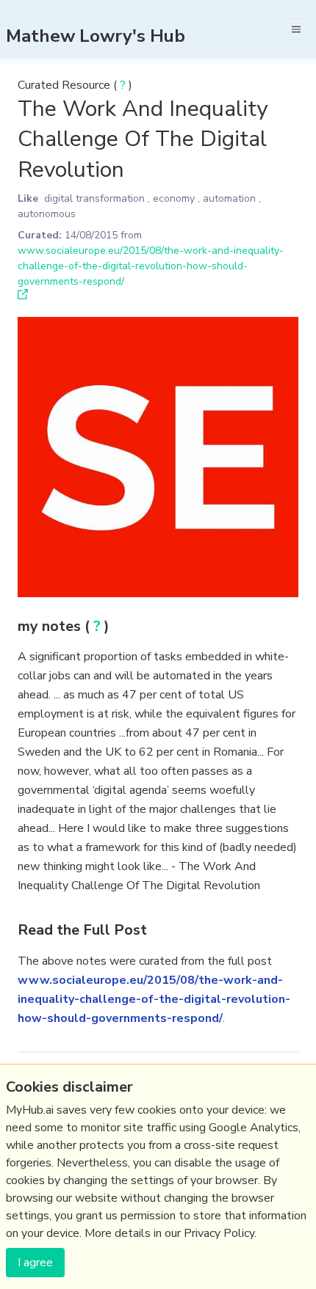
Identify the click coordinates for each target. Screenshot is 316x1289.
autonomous (47, 214)
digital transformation (94, 198)
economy (174, 198)
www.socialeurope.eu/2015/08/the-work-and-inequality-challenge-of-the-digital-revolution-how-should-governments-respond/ (151, 266)
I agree (35, 1263)
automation (229, 198)
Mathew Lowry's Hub (95, 36)
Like (28, 198)
